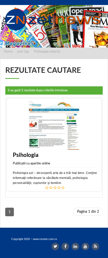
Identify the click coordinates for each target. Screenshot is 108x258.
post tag (23, 51)
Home (8, 51)
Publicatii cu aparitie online (31, 163)
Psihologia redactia (47, 51)
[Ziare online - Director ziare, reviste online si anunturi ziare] (54, 20)
